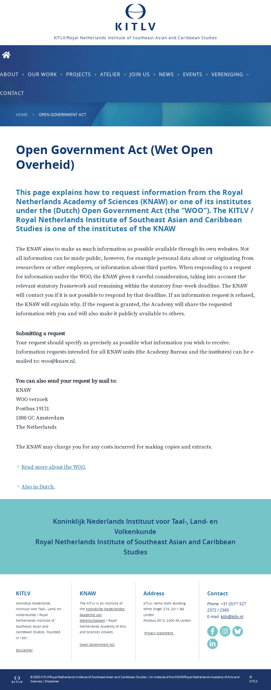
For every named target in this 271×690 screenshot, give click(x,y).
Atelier (110, 74)
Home (22, 114)
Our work (42, 74)
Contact (12, 93)
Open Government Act (97, 645)
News (166, 74)
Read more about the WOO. (53, 467)
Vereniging (227, 74)
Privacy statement (159, 633)
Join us (140, 74)
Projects (78, 74)
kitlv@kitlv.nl (232, 616)
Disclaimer (24, 650)
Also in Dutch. (38, 487)
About (9, 74)
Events (192, 74)
